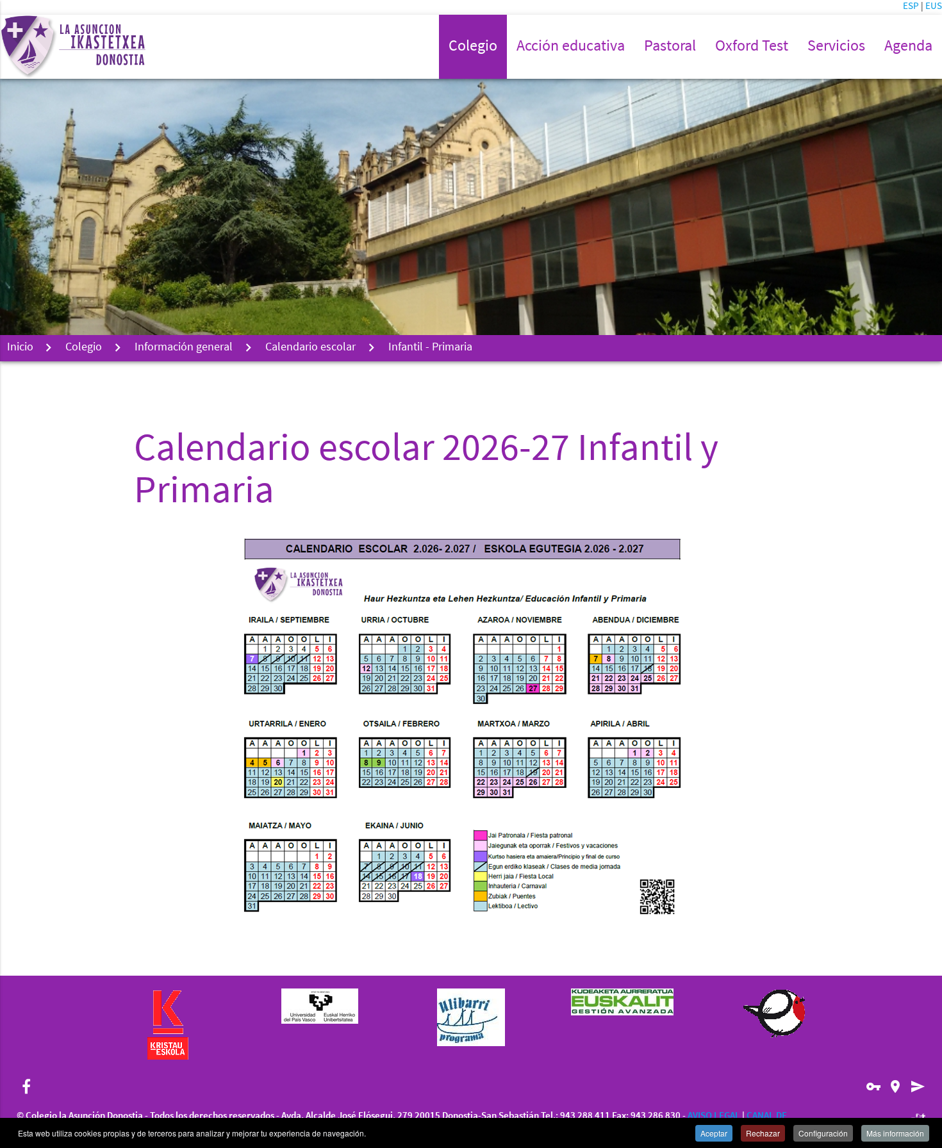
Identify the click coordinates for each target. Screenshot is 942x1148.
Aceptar (713, 1133)
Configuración (823, 1133)
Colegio (83, 348)
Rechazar (763, 1133)
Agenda (908, 46)
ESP (912, 7)
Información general (183, 348)
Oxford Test (751, 46)
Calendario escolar (310, 348)
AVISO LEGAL (714, 1116)
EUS (933, 7)
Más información (895, 1133)
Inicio (20, 348)
